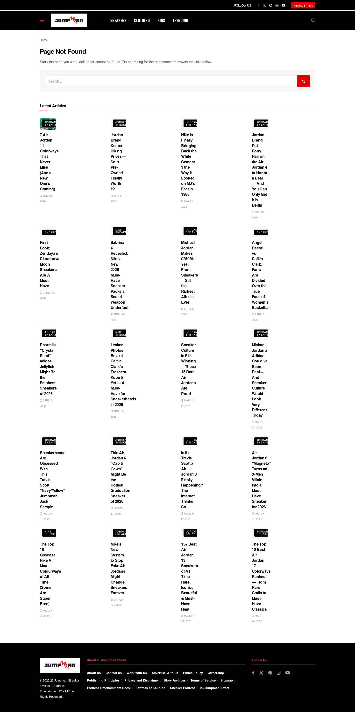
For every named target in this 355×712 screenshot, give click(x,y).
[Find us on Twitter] (264, 5)
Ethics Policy (193, 672)
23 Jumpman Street (214, 687)
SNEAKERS (118, 20)
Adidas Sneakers (52, 333)
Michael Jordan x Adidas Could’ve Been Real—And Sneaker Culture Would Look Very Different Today (260, 380)
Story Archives (175, 680)
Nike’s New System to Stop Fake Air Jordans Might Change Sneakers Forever (119, 568)
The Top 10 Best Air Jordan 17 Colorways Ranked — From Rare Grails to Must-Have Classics (261, 576)
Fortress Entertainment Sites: (109, 687)
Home (44, 40)
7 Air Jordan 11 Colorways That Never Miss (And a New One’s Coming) (49, 162)
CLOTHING (142, 20)
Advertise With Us (165, 672)
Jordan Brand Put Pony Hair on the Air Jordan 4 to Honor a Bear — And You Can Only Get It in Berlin (259, 170)
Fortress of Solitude (150, 687)
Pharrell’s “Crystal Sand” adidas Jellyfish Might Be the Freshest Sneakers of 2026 (48, 369)
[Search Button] (313, 20)
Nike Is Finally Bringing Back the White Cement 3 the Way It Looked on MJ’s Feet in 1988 (189, 164)
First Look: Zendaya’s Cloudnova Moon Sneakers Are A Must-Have (49, 264)
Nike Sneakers (123, 231)
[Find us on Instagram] (277, 5)
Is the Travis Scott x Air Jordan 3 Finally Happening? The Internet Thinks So (192, 480)
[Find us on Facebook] (258, 5)
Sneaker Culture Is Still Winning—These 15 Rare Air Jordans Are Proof (188, 369)
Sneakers (52, 232)
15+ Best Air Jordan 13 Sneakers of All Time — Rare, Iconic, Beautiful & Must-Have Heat (189, 576)
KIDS (161, 20)
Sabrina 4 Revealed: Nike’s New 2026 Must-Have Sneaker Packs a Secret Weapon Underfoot (119, 275)
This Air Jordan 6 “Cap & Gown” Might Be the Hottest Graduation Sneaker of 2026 (120, 477)
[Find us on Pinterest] (270, 5)
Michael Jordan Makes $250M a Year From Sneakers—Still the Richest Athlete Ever (189, 272)
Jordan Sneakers (52, 123)
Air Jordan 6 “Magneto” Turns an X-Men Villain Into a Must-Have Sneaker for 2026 (261, 480)
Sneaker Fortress (182, 687)
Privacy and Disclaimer (141, 680)
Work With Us (137, 672)
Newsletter (303, 5)
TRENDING (180, 20)
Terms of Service (203, 680)
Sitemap (226, 680)
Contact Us (114, 672)
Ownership (216, 672)
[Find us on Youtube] (283, 5)
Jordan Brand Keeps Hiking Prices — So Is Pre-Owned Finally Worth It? (118, 162)
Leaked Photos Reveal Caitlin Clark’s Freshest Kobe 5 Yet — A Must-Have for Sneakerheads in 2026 (123, 374)
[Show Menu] (42, 20)
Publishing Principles (103, 680)
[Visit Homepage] (69, 20)
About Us (94, 672)
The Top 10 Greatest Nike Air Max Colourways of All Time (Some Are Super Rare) (50, 573)
